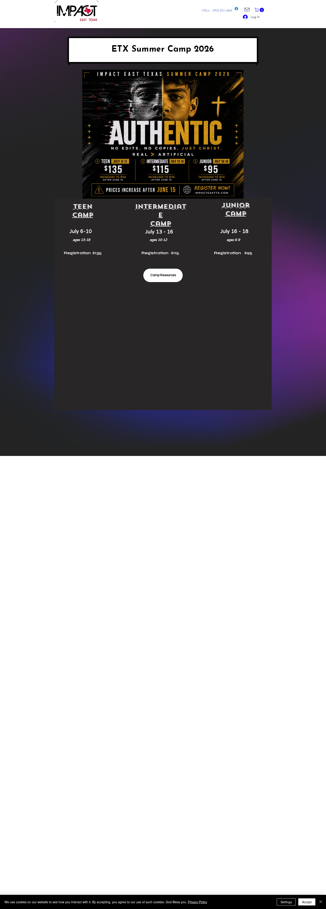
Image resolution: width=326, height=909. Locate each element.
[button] (259, 10)
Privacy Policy (197, 902)
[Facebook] (236, 8)
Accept (307, 902)
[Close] (320, 901)
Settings (286, 902)
